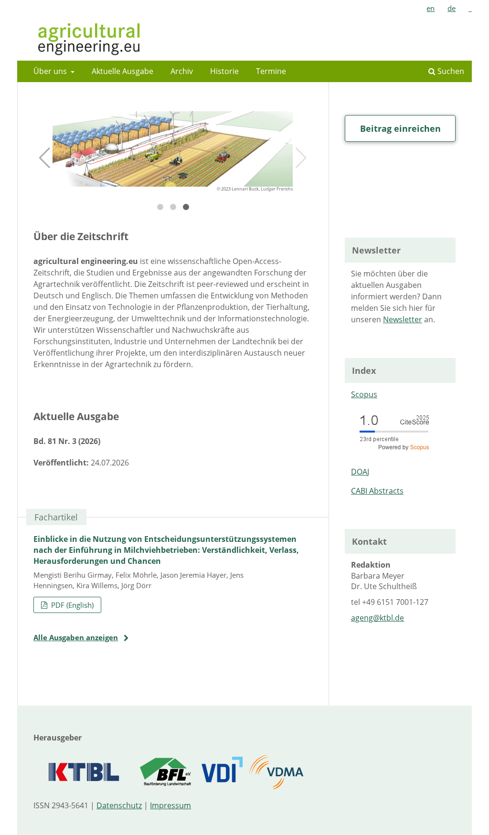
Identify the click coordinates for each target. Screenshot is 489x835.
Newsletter (402, 319)
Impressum (170, 805)
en (430, 8)
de (451, 8)
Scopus (364, 394)
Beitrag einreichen (400, 128)
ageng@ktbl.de (377, 618)
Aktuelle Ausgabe (122, 71)
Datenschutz (119, 805)
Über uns (51, 71)
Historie (224, 71)
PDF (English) (71, 605)
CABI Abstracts (377, 491)
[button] (44, 158)
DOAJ (360, 471)
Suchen (450, 71)
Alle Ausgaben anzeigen (75, 637)
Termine (271, 71)
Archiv (181, 71)
